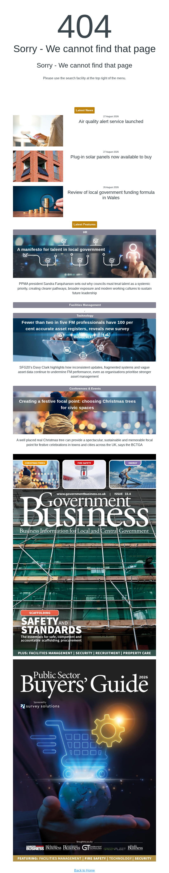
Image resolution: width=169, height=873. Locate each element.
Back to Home (84, 870)
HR (85, 232)
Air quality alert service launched (111, 121)
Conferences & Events (85, 388)
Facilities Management (85, 305)
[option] (84, 555)
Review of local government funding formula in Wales (111, 195)
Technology (85, 315)
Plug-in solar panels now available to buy (111, 156)
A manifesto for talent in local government (61, 249)
